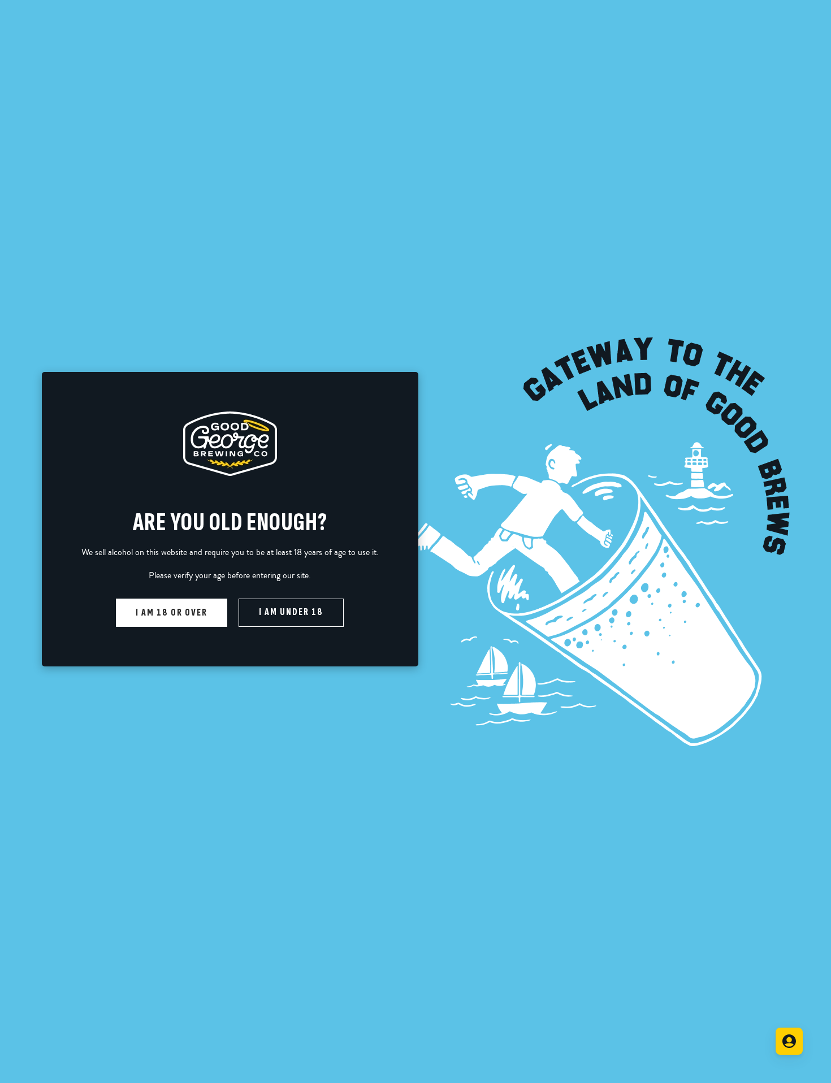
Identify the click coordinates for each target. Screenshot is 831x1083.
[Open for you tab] (789, 1041)
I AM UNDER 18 (291, 612)
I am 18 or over (171, 612)
